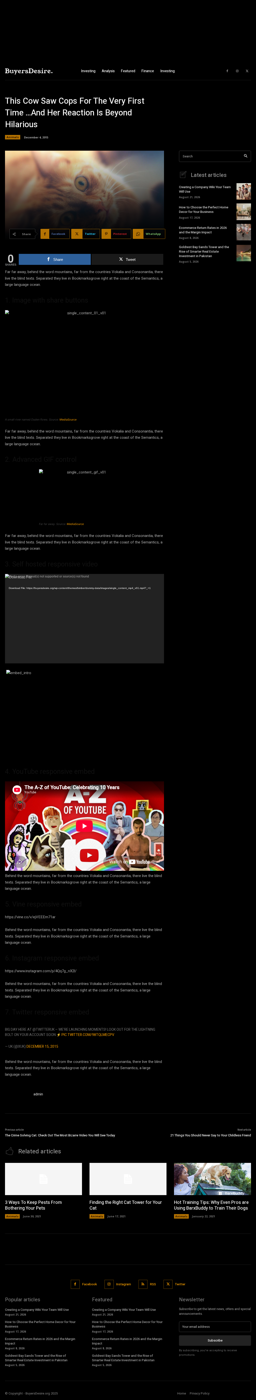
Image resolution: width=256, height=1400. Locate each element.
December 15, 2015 (42, 1046)
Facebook (89, 1284)
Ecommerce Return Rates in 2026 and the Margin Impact (203, 230)
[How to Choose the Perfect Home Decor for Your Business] (243, 211)
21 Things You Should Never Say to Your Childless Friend (210, 1135)
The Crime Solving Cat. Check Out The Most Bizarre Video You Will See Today (60, 1135)
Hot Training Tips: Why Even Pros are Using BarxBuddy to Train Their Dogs (211, 1205)
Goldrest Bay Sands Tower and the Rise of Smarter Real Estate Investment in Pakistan (204, 251)
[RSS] (143, 1284)
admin (38, 1094)
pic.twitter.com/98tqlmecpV (88, 1034)
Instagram (123, 1284)
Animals (12, 137)
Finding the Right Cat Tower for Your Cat (126, 1205)
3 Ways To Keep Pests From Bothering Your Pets (33, 1205)
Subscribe (215, 1340)
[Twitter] (247, 71)
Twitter (180, 1284)
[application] (84, 618)
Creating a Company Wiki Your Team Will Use (205, 189)
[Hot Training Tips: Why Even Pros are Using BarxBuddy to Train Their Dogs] (212, 1179)
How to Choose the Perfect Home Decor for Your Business (203, 209)
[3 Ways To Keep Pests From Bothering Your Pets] (43, 1179)
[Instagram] (237, 71)
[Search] (245, 156)
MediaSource (68, 419)
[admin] (17, 1095)
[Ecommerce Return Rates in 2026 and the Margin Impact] (243, 232)
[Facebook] (227, 71)
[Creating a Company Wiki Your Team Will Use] (243, 191)
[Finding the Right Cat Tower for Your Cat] (128, 1179)
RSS (153, 1284)
